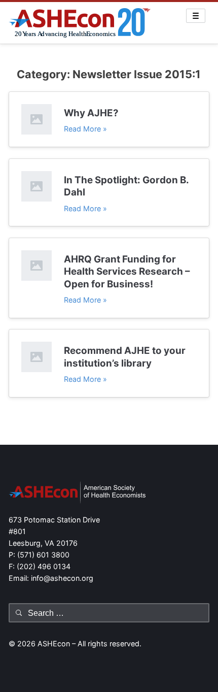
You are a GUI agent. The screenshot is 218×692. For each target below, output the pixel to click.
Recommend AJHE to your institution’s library (125, 357)
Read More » (85, 128)
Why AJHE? (91, 113)
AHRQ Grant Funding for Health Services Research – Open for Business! (127, 271)
